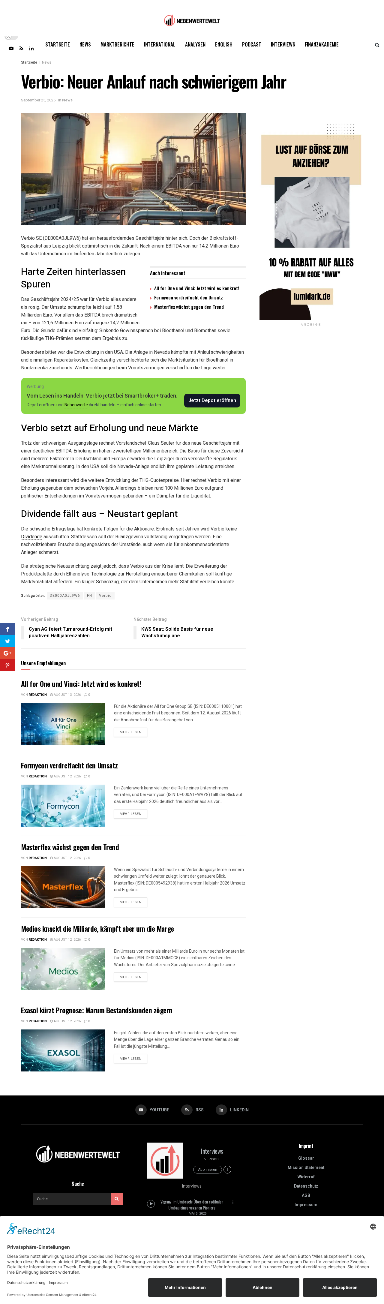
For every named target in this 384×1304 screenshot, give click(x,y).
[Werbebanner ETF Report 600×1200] (311, 216)
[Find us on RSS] (21, 48)
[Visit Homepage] (192, 18)
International (160, 44)
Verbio (105, 595)
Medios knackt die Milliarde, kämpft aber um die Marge (97, 928)
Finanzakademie (322, 44)
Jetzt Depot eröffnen (212, 400)
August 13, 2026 (67, 694)
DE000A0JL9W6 (65, 595)
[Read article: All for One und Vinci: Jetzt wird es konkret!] (63, 724)
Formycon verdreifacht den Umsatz (188, 297)
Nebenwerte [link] (76, 405)
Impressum (306, 1205)
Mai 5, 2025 (197, 1213)
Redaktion (38, 694)
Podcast (251, 44)
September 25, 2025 (38, 100)
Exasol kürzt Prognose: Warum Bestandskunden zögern (96, 1010)
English (223, 44)
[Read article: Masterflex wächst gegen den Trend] (63, 887)
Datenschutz (306, 1186)
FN (89, 595)
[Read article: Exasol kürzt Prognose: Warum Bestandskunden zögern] (63, 1050)
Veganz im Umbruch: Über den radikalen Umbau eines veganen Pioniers (191, 1204)
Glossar (306, 1158)
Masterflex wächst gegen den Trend (189, 306)
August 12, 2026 (67, 776)
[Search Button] (377, 44)
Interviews (283, 44)
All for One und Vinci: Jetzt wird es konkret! (196, 288)
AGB (306, 1195)
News (85, 44)
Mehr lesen (133, 731)
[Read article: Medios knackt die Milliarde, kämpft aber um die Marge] (63, 969)
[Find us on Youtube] (11, 48)
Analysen (195, 44)
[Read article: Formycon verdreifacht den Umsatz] (63, 806)
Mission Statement (306, 1167)
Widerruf (306, 1177)
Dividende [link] (41, 514)
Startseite (57, 44)
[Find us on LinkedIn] (31, 48)
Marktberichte (117, 44)
